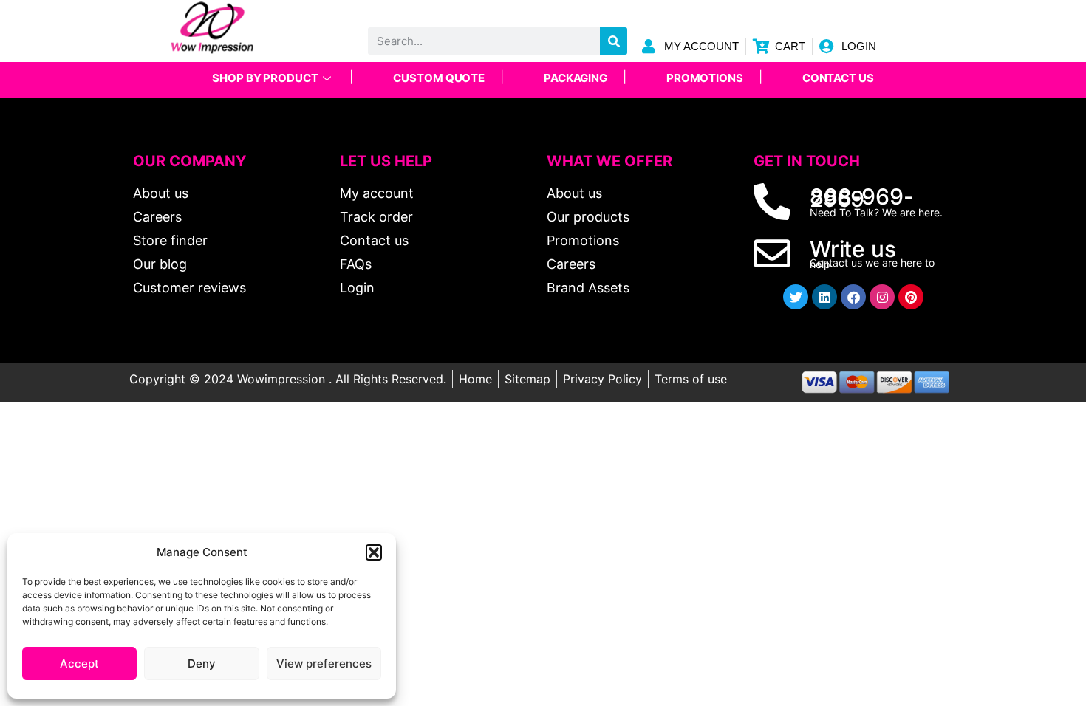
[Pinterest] (910, 296)
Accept (79, 664)
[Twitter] (795, 296)
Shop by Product (265, 78)
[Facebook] (853, 296)
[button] (373, 552)
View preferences (324, 664)
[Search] (613, 41)
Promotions (704, 78)
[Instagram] (882, 296)
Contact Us (838, 78)
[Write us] (772, 253)
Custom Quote (439, 78)
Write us (852, 249)
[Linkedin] (824, 296)
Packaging (575, 78)
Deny (202, 664)
